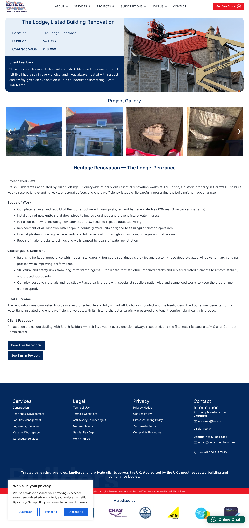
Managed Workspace (26, 432)
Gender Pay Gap (83, 432)
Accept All (76, 511)
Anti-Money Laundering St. (90, 420)
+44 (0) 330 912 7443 (212, 452)
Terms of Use (81, 407)
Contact (179, 6)
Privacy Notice (142, 407)
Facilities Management (27, 420)
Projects (104, 6)
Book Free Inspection (26, 345)
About (59, 6)
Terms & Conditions (85, 413)
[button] (226, 519)
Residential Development (28, 413)
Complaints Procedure (147, 432)
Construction (21, 407)
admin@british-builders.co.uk (216, 442)
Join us (157, 6)
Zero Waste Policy (144, 426)
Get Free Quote (226, 6)
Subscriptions (132, 6)
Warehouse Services (25, 438)
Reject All (51, 511)
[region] (50, 500)
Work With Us (81, 438)
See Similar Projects (25, 355)
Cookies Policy (142, 413)
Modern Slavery (83, 426)
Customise (25, 511)
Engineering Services (26, 426)
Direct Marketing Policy (148, 420)
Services (80, 6)
